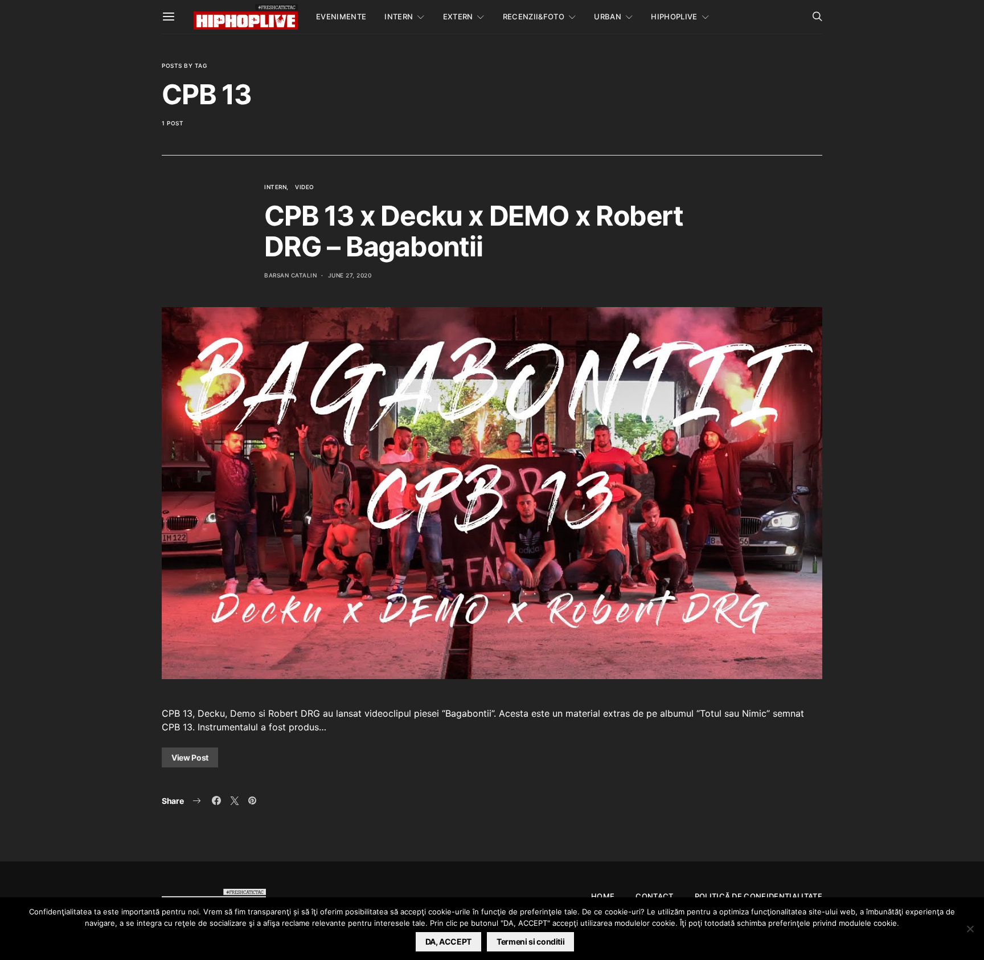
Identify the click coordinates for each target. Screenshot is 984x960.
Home (602, 896)
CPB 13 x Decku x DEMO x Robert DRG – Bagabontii (473, 231)
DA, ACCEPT (448, 941)
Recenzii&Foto (533, 16)
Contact (654, 896)
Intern (398, 16)
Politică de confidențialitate (758, 896)
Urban (607, 16)
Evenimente (341, 16)
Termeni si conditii (530, 941)
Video (304, 186)
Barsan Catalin (290, 275)
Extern (458, 16)
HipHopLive (674, 16)
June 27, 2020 (350, 275)
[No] (969, 928)
